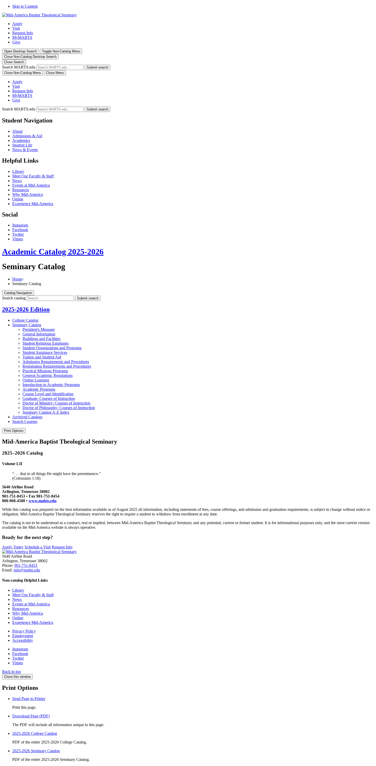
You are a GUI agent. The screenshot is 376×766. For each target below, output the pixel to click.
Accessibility (22, 640)
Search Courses (24, 421)
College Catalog (25, 320)
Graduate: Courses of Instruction (49, 398)
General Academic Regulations (48, 375)
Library (18, 171)
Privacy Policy (24, 631)
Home (17, 279)
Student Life (22, 145)
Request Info (22, 33)
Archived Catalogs (27, 417)
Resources (20, 190)
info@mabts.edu (27, 570)
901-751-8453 (25, 565)
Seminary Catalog (26, 325)
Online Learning (36, 380)
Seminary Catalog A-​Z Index (46, 412)
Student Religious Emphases (46, 343)
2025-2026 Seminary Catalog (36, 751)
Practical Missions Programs (45, 371)
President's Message (39, 329)
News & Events (25, 150)
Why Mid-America (27, 194)
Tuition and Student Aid (42, 357)
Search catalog (14, 298)
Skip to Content (25, 6)
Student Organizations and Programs (52, 348)
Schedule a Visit (38, 547)
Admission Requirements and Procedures (56, 361)
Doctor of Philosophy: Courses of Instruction (59, 407)
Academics (21, 140)
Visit (16, 28)
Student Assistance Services (45, 352)
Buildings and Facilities (41, 338)
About (17, 131)
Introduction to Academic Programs (51, 384)
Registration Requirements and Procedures (57, 366)
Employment (22, 636)
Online (17, 199)
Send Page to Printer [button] (28, 698)
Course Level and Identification (48, 394)
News (17, 180)
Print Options (14, 431)
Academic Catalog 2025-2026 (53, 251)
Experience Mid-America (32, 203)
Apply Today (13, 547)
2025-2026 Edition (26, 309)
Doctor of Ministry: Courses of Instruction (56, 403)
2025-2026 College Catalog (34, 733)
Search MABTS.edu (18, 67)
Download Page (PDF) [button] (31, 716)
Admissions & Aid (27, 136)
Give (16, 42)
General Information (39, 334)
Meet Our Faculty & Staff (33, 176)
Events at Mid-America (31, 185)
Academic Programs (39, 389)
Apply (17, 23)
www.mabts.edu (43, 501)
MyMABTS (22, 37)
